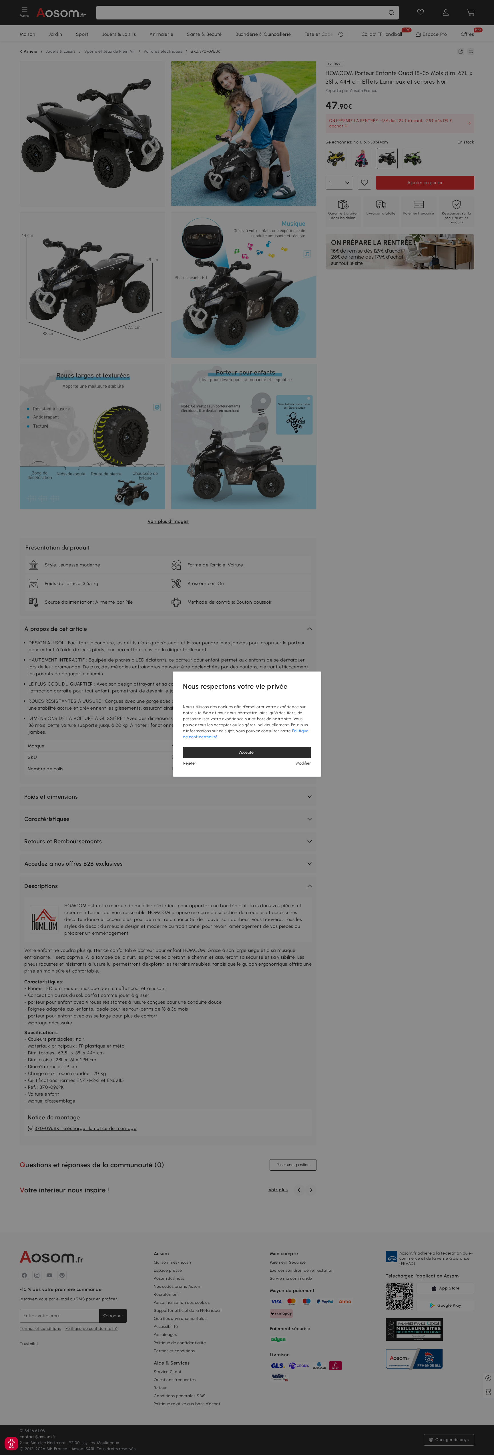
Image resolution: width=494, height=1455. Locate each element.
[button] (11, 1443)
